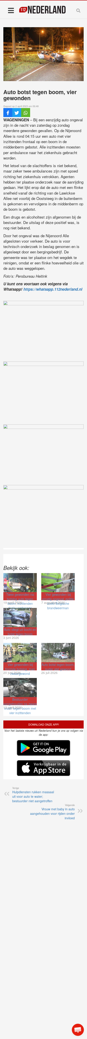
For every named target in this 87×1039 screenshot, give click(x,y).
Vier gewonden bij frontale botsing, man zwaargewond (20, 669)
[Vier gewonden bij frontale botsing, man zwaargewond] (20, 652)
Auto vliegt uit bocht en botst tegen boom (20, 631)
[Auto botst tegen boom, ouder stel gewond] (58, 652)
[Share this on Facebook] (7, 112)
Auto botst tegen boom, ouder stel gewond (58, 666)
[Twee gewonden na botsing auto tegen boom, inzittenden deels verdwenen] (20, 582)
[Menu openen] (10, 10)
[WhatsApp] (25, 112)
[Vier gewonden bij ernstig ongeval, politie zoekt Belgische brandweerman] (58, 582)
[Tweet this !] (16, 112)
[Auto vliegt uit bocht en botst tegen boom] (20, 617)
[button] (78, 1030)
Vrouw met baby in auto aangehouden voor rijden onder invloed (52, 811)
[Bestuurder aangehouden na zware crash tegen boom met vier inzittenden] (20, 687)
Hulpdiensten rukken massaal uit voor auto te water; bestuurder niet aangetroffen (33, 794)
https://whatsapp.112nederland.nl (52, 289)
